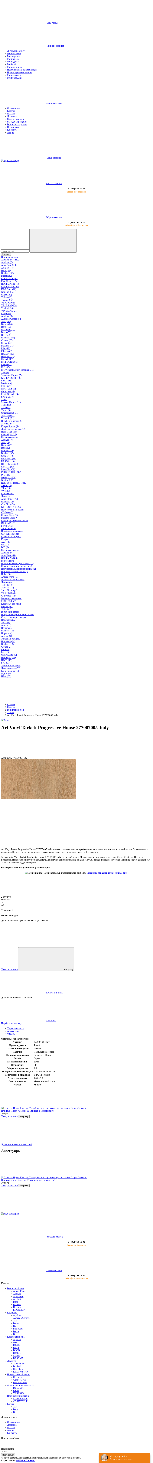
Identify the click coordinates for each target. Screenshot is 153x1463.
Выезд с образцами (17, 121)
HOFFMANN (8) (9, 558)
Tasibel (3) (6, 407)
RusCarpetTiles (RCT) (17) (14, 482)
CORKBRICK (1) (10, 534)
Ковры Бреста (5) (10, 426)
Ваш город (52, 23)
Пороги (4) (6, 633)
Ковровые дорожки (11, 603)
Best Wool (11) (8, 329)
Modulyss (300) (8, 477)
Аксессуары (13, 1031)
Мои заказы (13, 59)
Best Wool (18, 1328)
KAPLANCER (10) (10, 378)
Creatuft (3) (6, 343)
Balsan (16, 1323)
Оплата (11, 113)
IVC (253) (6, 474)
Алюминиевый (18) (11, 665)
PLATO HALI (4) (10, 394)
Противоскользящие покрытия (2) (18, 569)
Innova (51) (6, 364)
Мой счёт (12, 64)
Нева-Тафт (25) (9, 431)
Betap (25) (6, 448)
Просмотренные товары (19, 72)
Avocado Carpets (21, 1318)
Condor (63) (7, 340)
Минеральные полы (11, 598)
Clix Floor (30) (8, 504)
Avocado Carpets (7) (11, 319)
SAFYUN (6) (7, 396)
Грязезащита (7, 560)
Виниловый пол (9, 257)
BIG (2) (5, 547)
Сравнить (51, 1020)
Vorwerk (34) (7, 418)
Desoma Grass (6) (9, 517)
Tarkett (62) (6, 297)
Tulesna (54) (7, 300)
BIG (15, 1334)
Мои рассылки (14, 77)
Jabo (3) (5, 372)
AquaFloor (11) (8, 555)
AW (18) (5, 542)
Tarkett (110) (7, 585)
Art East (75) (7, 267)
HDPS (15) (6, 660)
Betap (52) (6, 332)
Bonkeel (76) (7, 501)
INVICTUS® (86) (10, 286)
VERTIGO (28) (8, 593)
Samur (4, 399)
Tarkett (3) (6, 609)
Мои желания (14, 75)
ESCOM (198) (8, 466)
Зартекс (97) (7, 423)
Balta (15, 1326)
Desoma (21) (7, 345)
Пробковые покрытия (12, 531)
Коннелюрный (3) (10, 671)
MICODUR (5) (8, 601)
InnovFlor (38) (8, 469)
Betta (15, 1302)
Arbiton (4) (6, 636)
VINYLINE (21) (9, 310)
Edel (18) (5, 348)
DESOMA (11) (8, 523)
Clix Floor (18, 1369)
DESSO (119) (7, 461)
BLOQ (16, 1350)
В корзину (68, 969)
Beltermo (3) (7, 628)
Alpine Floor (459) (10, 259)
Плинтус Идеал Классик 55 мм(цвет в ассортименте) (28, 1110)
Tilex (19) (5, 488)
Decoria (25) (7, 275)
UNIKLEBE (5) (9, 655)
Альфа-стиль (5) (9, 577)
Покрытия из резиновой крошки (17, 614)
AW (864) (6, 321)
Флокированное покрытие (14, 520)
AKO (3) (5, 622)
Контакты (12, 129)
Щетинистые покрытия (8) (14, 571)
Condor (16, 1355)
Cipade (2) (6, 646)
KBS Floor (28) (8, 289)
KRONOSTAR (20, 1371)
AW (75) (5, 442)
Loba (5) (5, 652)
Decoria (17, 1307)
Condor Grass (19, 1379)
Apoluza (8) (7, 316)
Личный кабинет (16, 51)
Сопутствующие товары (13, 617)
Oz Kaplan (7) (8, 391)
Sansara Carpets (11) (11, 402)
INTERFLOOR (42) (11, 472)
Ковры (4, 539)
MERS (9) (6, 386)
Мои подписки (14, 67)
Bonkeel (17, 1304)
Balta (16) (6, 327)
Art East (17, 1299)
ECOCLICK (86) (9, 278)
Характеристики (15, 1028)
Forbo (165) (7, 526)
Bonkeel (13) (7, 644)
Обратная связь (54, 217)
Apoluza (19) (7, 587)
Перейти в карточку (11, 1023)
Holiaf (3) (5, 574)
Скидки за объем (15, 119)
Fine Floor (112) (9, 281)
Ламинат (5, 496)
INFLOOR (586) (9, 362)
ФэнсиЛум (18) (9, 434)
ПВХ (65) (6, 676)
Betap (16, 1331)
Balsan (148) (7, 324)
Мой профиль (14, 53)
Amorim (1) (6, 625)
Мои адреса (13, 61)
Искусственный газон (12, 509)
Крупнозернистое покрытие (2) (17, 566)
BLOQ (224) (7, 450)
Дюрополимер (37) (10, 668)
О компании (13, 108)
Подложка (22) (8, 620)
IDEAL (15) (7, 359)
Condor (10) (7, 456)
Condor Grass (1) (9, 515)
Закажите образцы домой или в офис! (107, 873)
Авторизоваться (54, 103)
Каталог (11, 111)
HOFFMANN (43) (10, 284)
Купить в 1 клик (54, 992)
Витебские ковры (10, 612)
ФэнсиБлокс (7, 493)
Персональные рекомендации (22, 69)
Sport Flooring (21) (10, 590)
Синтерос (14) (8, 595)
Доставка (12, 116)
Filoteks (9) (6, 351)
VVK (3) (5, 491)
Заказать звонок (54, 183)
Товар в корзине (9, 1116)
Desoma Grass (20, 1382)
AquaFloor (18, 1296)
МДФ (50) (6, 673)
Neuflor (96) (7, 480)
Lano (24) (6, 380)
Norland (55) (7, 292)
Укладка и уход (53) (11, 638)
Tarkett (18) (6, 405)
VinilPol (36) (7, 308)
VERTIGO (18, 1393)
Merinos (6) (6, 383)
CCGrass (17, 1377)
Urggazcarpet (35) (9, 413)
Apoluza (17, 1293)
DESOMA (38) (8, 458)
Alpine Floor (7, 552)
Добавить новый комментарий (16, 1144)
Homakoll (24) (8, 641)
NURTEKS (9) (8, 388)
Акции (10, 132)
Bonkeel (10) (7, 630)
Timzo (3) (5, 410)
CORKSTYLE (20, 1401)
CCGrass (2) (7, 512)
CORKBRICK (20, 1398)
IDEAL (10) (7, 606)
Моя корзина (13, 56)
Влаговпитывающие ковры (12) (17, 563)
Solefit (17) (6, 485)
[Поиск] (53, 241)
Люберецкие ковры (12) (13, 429)
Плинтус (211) (8, 657)
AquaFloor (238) (9, 265)
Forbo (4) (5, 649)
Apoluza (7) (7, 262)
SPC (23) (5, 663)
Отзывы (11, 1033)
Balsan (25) (6, 445)
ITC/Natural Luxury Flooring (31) (17, 370)
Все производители (17, 124)
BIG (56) (5, 335)
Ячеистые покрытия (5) (13, 579)
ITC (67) (5, 367)
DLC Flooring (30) (10, 464)
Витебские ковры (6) (11, 421)
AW (15, 1320)
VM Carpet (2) (8, 415)
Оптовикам (13, 127)
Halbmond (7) (7, 356)
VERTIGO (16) (8, 528)
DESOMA (18, 1358)
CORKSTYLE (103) (11, 536)
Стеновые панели (10, 550)
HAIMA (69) (7, 353)
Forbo (16, 1390)
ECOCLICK (19, 1310)
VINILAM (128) (9, 305)
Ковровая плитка (10, 437)
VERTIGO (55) (8, 302)
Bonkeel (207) (8, 337)
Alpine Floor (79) (9, 499)
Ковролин (6, 313)
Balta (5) (5, 544)
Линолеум (6, 582)
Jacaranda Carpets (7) (11, 375)
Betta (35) (6, 270)
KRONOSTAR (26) (11, 507)
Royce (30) (6, 294)
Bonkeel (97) (7, 273)
